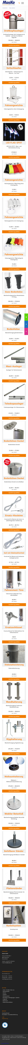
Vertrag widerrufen (6, 1037)
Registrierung (5, 1018)
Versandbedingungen (19, 1036)
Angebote (5, 999)
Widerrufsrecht (13, 1037)
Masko (8, 1036)
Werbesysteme (6, 996)
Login (3, 1017)
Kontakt (8, 990)
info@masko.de (8, 962)
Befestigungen (11, 997)
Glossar (12, 1036)
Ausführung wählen (14, 45)
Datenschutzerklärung (21, 1037)
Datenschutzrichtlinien (8, 1002)
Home (4, 990)
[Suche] (18, 3)
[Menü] (22, 3)
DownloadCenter (5, 1013)
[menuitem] (18, 3)
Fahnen (4, 993)
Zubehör (5, 994)
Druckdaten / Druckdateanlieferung (10, 1014)
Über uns (12, 990)
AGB (3, 1039)
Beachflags (5, 997)
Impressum (5, 1000)
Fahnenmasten (6, 991)
